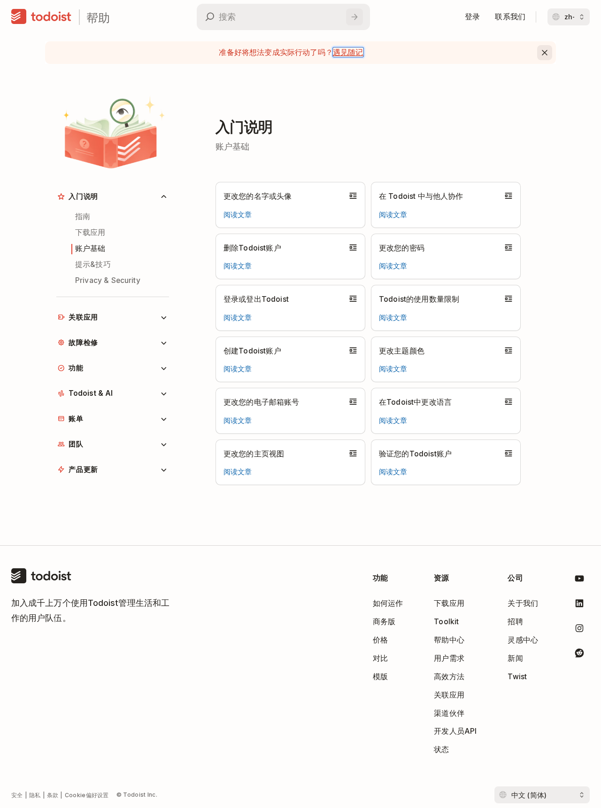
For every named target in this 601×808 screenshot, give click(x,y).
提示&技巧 (93, 264)
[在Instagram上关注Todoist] (579, 630)
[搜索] (354, 16)
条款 (53, 795)
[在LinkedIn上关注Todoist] (579, 605)
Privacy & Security (107, 280)
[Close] (544, 52)
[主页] (41, 17)
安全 (17, 795)
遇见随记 (348, 52)
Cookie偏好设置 (87, 795)
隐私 (35, 795)
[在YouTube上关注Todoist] (579, 580)
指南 (82, 216)
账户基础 (90, 248)
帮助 (98, 17)
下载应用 (90, 232)
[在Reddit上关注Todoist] (579, 655)
